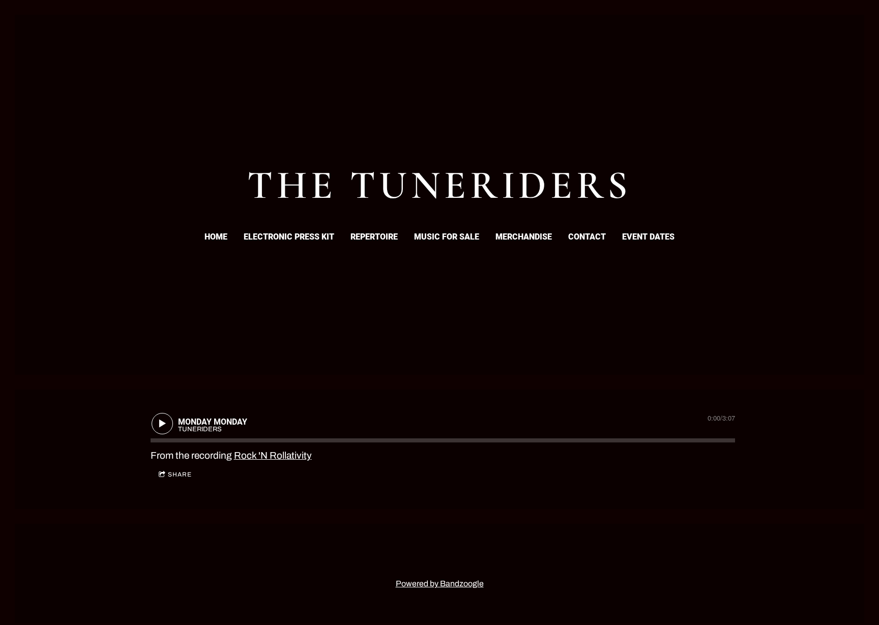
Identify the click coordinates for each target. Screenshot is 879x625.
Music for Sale (446, 237)
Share (180, 474)
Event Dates (648, 237)
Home (215, 237)
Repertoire (374, 237)
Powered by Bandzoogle (440, 583)
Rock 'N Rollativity (273, 455)
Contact (587, 237)
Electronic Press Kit (289, 237)
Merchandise (523, 237)
